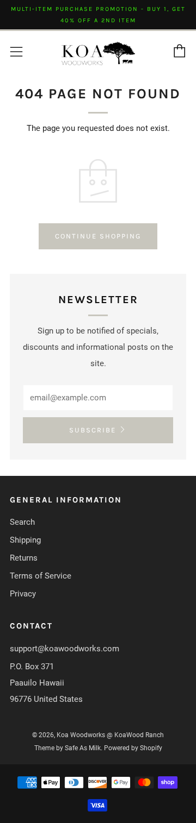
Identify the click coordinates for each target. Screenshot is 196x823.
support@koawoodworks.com (64, 649)
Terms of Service (40, 576)
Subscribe (92, 430)
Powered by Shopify (133, 748)
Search (22, 522)
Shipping (25, 540)
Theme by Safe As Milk (67, 748)
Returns (24, 558)
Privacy (23, 594)
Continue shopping (98, 236)
